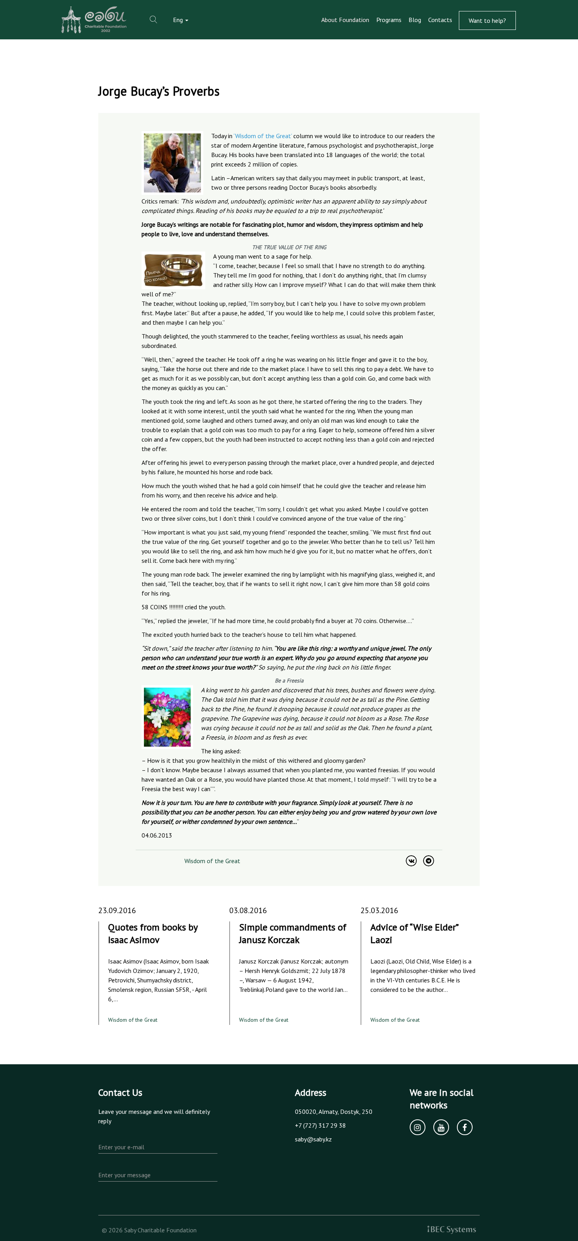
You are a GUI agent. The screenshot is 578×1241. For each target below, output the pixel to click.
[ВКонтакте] (411, 860)
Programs (388, 20)
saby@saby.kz (313, 1139)
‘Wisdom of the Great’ (263, 136)
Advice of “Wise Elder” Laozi (414, 933)
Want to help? (487, 20)
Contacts (440, 20)
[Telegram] (428, 860)
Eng (178, 20)
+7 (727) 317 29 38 (320, 1125)
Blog (415, 20)
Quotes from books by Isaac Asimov (152, 933)
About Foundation (345, 20)
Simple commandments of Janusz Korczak (292, 933)
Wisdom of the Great (212, 861)
